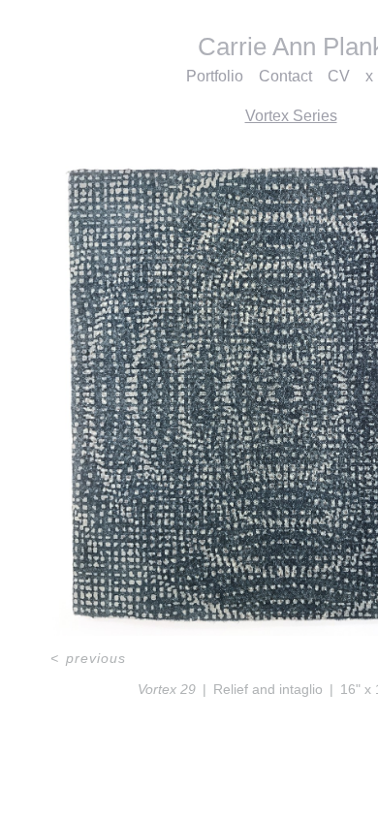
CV (339, 76)
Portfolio (214, 76)
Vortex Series (291, 116)
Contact (285, 76)
